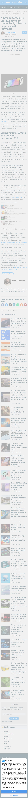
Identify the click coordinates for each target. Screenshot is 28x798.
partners (10, 763)
